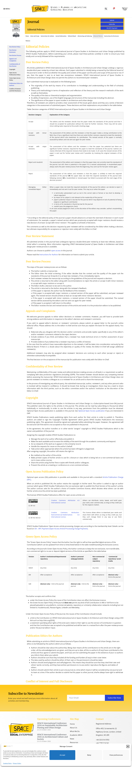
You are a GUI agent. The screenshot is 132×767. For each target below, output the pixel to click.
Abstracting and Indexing (85, 36)
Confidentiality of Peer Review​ (14, 65)
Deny (89, 755)
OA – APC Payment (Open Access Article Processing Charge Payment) (61, 529)
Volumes (28, 41)
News (72, 739)
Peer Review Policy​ (14, 47)
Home (27, 36)
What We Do (75, 731)
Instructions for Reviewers (111, 36)
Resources (74, 742)
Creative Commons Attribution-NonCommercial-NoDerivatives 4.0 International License (65, 515)
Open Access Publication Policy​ (14, 74)
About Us (73, 728)
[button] (128, 746)
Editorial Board (72, 36)
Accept (62, 755)
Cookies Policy (7, 763)
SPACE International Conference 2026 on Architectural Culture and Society (52, 736)
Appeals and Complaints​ (12, 60)
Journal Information (61, 36)
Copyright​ (12, 69)
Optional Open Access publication (91, 411)
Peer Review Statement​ (12, 51)
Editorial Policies (98, 36)
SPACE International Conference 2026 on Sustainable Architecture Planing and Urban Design (52, 725)
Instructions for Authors (47, 36)
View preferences (116, 755)
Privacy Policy (17, 763)
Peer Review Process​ (15, 55)
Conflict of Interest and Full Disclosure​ (15, 90)
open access (56, 250)
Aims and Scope (34, 36)
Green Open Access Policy (14, 79)
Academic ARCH (76, 735)
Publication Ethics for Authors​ (15, 84)
